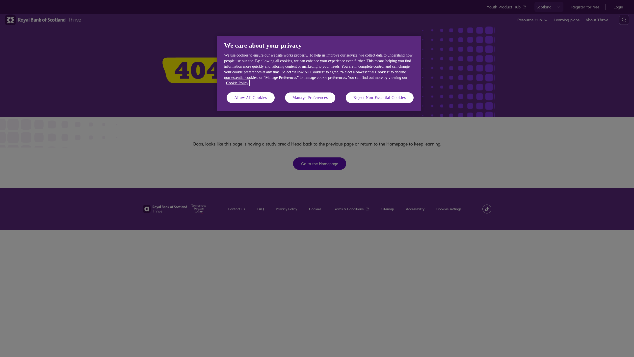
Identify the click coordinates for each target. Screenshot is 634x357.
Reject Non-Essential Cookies (379, 97)
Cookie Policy (237, 83)
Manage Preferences (310, 97)
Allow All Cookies (250, 97)
